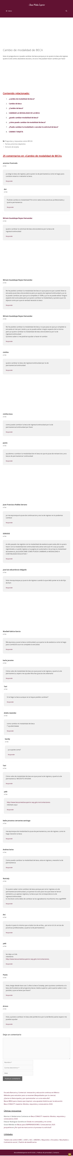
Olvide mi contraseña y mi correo (39, 1122)
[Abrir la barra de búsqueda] (66, 11)
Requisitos (45, 1140)
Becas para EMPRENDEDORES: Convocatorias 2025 (36, 1124)
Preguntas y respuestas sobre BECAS (19, 141)
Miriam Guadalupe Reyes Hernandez (17, 218)
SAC (30, 1140)
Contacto (56, 1152)
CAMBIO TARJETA (16, 132)
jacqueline (8, 1127)
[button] (69, 1154)
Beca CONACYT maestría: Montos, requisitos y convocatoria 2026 (28, 1104)
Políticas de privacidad (44, 1152)
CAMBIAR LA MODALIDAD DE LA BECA (24, 113)
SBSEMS (37, 1140)
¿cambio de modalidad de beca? (22, 99)
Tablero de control (11, 1140)
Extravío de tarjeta (12, 147)
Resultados (64, 1140)
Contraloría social (10, 1142)
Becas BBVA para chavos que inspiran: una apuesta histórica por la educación (33, 1101)
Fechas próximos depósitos (15, 144)
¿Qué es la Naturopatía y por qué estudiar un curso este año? (27, 1098)
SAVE (26, 1140)
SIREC (20, 1140)
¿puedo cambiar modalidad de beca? (23, 118)
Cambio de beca (15, 104)
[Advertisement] (36, 34)
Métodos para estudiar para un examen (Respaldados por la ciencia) (30, 1095)
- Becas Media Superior (36, 5)
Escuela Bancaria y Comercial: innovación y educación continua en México (31, 1092)
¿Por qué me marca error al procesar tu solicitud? (32, 1127)
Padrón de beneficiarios (28, 1142)
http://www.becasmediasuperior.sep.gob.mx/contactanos (28, 802)
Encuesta (54, 1140)
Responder (9, 181)
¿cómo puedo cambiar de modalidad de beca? (27, 122)
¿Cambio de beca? (16, 108)
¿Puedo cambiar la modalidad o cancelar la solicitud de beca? (33, 127)
